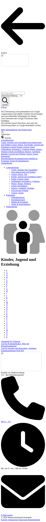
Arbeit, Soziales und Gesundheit (14, 142)
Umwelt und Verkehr (17, 154)
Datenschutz (13, 520)
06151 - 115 (6, 422)
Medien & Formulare (19, 202)
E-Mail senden (7, 515)
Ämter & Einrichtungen (19, 161)
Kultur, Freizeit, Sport (26, 147)
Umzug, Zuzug (32, 154)
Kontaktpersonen (22, 159)
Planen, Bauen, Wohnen (21, 184)
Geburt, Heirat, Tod (19, 145)
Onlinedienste (6, 163)
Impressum (23, 520)
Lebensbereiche (7, 140)
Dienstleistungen (8, 159)
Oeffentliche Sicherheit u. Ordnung (15, 149)
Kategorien (5, 156)
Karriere (4, 520)
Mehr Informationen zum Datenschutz (16, 130)
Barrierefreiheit (34, 520)
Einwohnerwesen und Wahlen (23, 172)
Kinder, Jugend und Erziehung (26, 177)
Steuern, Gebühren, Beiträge (22, 188)
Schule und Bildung (16, 152)
